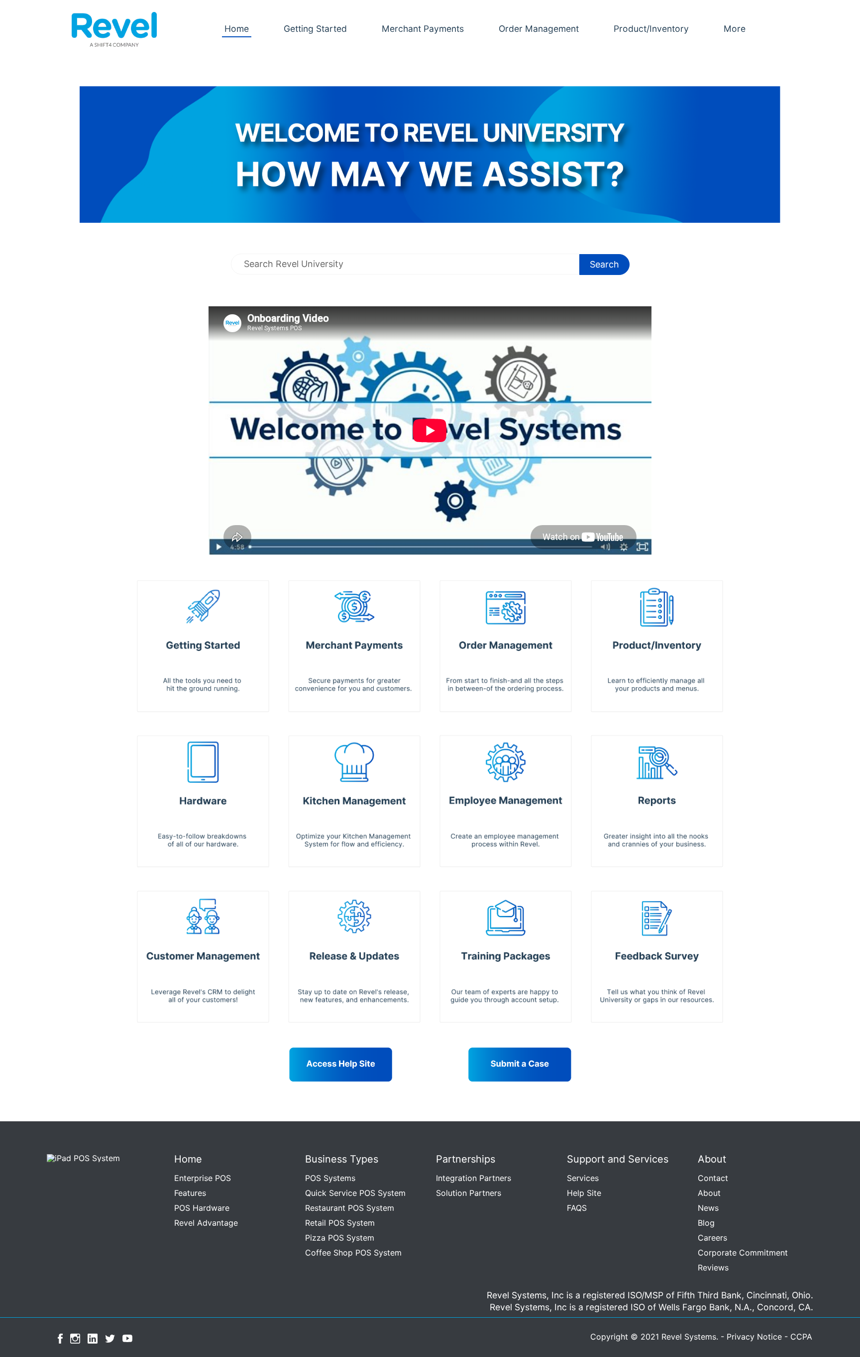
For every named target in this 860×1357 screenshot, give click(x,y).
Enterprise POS (202, 1178)
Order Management (539, 28)
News (708, 1208)
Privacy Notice (754, 1337)
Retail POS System (340, 1223)
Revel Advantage (206, 1223)
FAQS (577, 1208)
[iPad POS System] (81, 1157)
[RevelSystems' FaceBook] (60, 1338)
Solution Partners (468, 1193)
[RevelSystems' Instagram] (75, 1338)
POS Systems (330, 1178)
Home (236, 28)
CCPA (801, 1337)
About (709, 1193)
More (735, 28)
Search (604, 264)
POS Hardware (201, 1208)
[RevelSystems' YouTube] (127, 1338)
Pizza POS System (339, 1238)
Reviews (713, 1267)
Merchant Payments (423, 28)
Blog (706, 1223)
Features (190, 1193)
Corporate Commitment (743, 1253)
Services (583, 1178)
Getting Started (315, 28)
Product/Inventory (651, 28)
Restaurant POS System (349, 1208)
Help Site (584, 1193)
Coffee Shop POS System (353, 1253)
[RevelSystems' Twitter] (110, 1338)
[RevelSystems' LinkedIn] (93, 1338)
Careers (712, 1238)
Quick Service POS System (355, 1193)
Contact (713, 1178)
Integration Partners (473, 1178)
